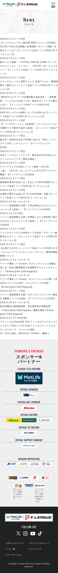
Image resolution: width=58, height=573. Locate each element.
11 (25, 333)
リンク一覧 (10, 548)
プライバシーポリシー (39, 543)
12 (28, 333)
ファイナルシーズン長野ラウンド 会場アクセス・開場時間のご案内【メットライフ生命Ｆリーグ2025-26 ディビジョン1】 (29, 85)
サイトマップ (35, 548)
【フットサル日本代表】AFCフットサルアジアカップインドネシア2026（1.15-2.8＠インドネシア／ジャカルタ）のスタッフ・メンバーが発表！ (29, 326)
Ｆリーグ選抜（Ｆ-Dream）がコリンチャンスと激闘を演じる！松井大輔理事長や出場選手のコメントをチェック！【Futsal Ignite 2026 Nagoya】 (28, 267)
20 (32, 333)
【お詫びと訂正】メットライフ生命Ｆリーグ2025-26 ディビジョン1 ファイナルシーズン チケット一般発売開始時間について (29, 252)
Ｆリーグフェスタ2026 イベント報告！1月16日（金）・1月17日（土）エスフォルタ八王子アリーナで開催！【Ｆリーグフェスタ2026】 (28, 171)
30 (35, 333)
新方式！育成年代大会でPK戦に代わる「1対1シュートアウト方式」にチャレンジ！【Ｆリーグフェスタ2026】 (28, 144)
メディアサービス (13, 554)
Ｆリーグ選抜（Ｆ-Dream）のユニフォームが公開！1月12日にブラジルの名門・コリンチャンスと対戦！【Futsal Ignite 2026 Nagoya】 (28, 283)
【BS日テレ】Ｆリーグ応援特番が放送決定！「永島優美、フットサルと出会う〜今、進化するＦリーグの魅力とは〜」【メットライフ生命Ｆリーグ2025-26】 (28, 101)
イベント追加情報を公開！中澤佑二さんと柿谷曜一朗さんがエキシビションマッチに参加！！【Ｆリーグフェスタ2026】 (28, 221)
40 (38, 333)
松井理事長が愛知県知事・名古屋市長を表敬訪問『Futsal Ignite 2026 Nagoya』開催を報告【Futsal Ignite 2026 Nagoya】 (27, 310)
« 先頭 (12, 333)
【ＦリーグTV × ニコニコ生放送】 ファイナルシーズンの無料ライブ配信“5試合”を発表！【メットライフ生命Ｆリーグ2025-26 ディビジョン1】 (29, 128)
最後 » (46, 333)
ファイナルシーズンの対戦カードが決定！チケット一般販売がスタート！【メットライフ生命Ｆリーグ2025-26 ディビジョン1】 (28, 237)
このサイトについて (14, 543)
